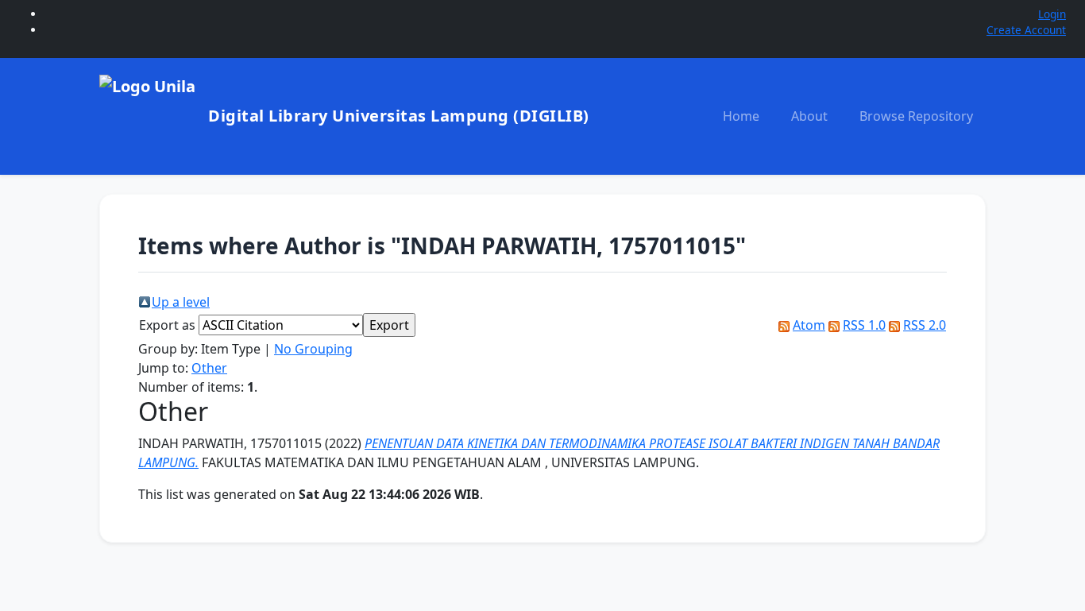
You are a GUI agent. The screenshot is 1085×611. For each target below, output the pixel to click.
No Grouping (313, 349)
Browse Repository (916, 116)
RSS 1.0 (864, 325)
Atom (809, 325)
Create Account (1026, 29)
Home (741, 116)
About (809, 116)
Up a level (181, 302)
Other (209, 368)
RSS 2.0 (924, 325)
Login (1052, 13)
